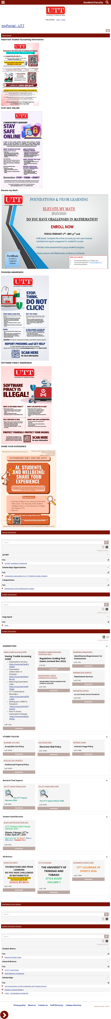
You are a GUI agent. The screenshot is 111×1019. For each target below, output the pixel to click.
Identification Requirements (82, 652)
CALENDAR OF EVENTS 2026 (83, 863)
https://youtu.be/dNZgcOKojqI (19, 717)
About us (32, 1005)
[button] (106, 542)
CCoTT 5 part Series (12, 970)
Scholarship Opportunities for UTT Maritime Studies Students (26, 576)
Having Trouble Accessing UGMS (15, 652)
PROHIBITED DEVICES (81, 691)
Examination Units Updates (11, 904)
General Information (9, 532)
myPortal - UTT (13, 25)
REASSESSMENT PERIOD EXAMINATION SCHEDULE (47, 677)
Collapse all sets (102, 550)
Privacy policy (19, 1005)
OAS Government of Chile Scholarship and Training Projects (26, 986)
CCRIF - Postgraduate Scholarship (16, 993)
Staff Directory (56, 1005)
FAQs (6, 625)
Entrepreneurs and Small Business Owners (19, 589)
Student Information (9, 631)
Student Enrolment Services (11, 926)
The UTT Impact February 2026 (15, 786)
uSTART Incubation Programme (16, 563)
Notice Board (6, 35)
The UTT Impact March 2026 (48, 786)
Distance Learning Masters (14, 990)
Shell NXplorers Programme (14, 973)
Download (25, 728)
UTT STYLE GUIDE (44, 863)
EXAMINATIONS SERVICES (82, 672)
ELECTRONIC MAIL (45, 742)
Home (58, 20)
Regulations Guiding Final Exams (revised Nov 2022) (49, 653)
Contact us (43, 1005)
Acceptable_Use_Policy (12, 742)
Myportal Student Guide (13, 957)
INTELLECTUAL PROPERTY (13, 760)
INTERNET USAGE (79, 742)
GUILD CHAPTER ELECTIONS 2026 (16, 822)
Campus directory (73, 1005)
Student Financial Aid (9, 594)
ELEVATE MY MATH (11, 863)
